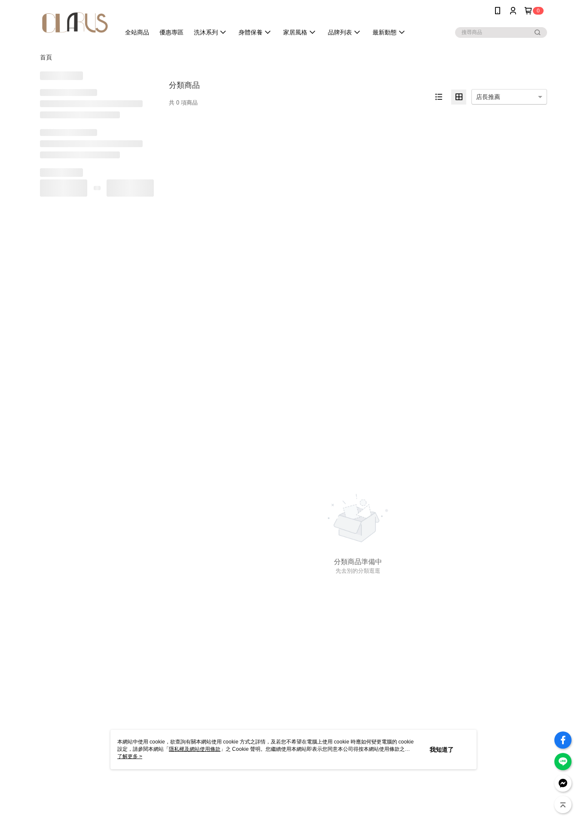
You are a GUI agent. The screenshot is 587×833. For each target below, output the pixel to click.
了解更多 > (129, 756)
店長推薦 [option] (488, 96)
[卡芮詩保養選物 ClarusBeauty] (75, 23)
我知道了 (442, 749)
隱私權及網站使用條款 (194, 749)
